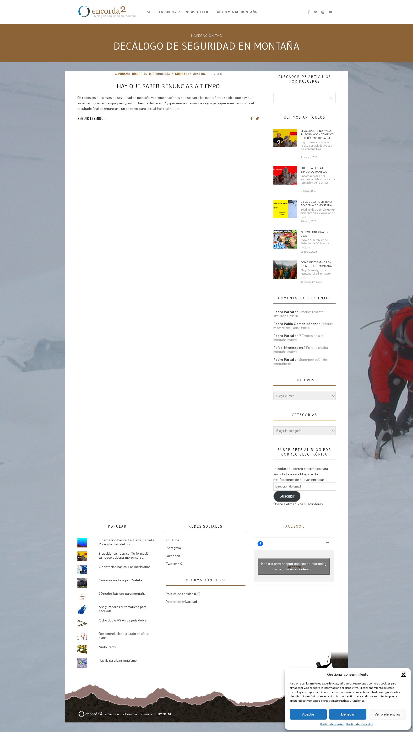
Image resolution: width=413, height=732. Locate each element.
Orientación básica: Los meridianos (125, 567)
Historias (139, 73)
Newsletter (197, 12)
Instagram (173, 548)
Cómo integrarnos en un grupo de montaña (316, 264)
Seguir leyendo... (91, 118)
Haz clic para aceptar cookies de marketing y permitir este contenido (293, 566)
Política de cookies (332, 724)
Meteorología (159, 73)
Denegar (347, 714)
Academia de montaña (237, 12)
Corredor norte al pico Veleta (120, 580)
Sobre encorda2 (162, 12)
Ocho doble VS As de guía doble (123, 620)
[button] (403, 674)
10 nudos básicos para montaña (122, 593)
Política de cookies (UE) (183, 594)
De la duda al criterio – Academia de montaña (317, 203)
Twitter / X (174, 564)
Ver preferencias (387, 714)
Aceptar (308, 714)
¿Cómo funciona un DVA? (314, 233)
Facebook (173, 556)
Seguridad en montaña (189, 73)
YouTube (172, 540)
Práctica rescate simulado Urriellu (314, 169)
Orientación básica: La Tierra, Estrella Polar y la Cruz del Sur (126, 542)
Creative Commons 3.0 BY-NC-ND (149, 714)
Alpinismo (122, 73)
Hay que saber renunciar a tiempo (168, 86)
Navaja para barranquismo (118, 660)
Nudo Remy (107, 647)
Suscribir (286, 496)
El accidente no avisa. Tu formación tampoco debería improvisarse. (317, 134)
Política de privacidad (359, 724)
